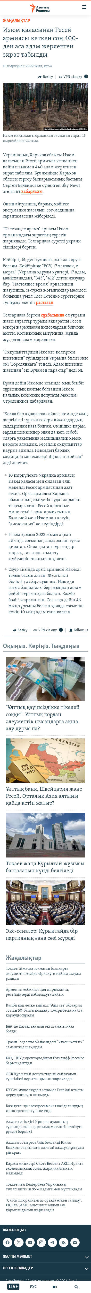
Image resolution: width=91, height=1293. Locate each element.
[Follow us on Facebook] (7, 1242)
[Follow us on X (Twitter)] (18, 1242)
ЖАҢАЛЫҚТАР (16, 21)
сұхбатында (52, 315)
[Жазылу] (75, 1242)
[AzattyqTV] (54, 1287)
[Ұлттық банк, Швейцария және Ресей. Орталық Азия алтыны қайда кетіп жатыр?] (45, 760)
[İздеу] (76, 1287)
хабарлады (31, 192)
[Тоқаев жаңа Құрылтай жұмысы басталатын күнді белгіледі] (45, 835)
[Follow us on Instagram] (41, 1242)
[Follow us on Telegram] (52, 1242)
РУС (33, 1287)
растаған (44, 303)
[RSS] (63, 1242)
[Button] (45, 77)
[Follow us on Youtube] (30, 1242)
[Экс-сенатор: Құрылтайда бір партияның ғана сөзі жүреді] (45, 902)
